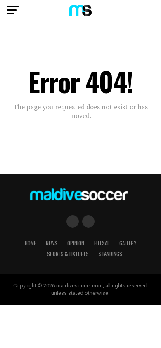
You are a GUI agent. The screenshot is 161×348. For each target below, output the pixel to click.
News (51, 243)
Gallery (127, 243)
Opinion (75, 243)
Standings (110, 254)
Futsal (101, 243)
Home (30, 243)
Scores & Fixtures (68, 254)
